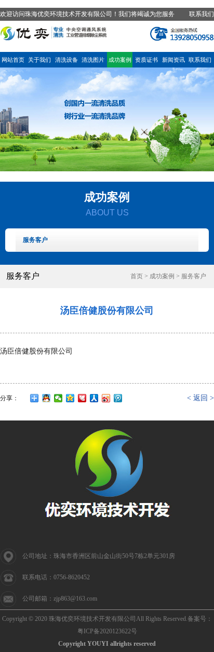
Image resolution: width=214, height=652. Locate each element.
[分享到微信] (58, 398)
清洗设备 (66, 60)
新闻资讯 (173, 60)
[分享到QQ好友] (46, 398)
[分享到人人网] (94, 398)
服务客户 (35, 239)
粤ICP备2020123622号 (107, 631)
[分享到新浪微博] (106, 398)
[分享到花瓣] (82, 398)
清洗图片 (93, 60)
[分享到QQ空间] (70, 398)
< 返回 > (200, 398)
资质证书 (146, 60)
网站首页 (13, 60)
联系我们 (201, 14)
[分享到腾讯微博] (118, 398)
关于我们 (39, 60)
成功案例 (120, 60)
